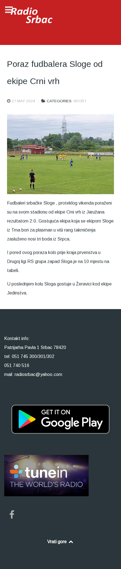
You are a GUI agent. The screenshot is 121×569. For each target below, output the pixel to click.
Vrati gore (57, 541)
